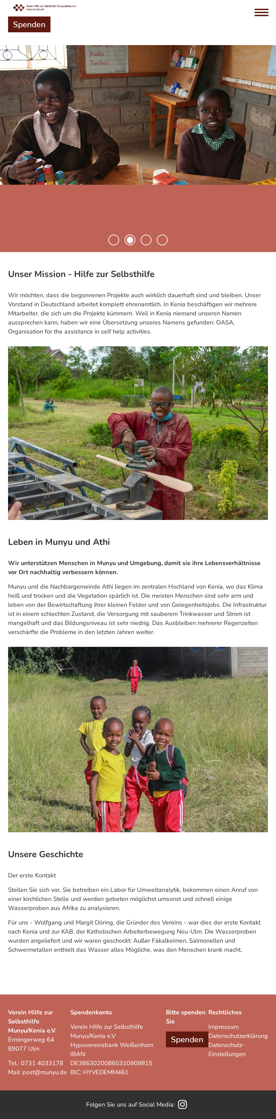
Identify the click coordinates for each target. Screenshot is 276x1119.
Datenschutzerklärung (238, 1036)
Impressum (223, 1027)
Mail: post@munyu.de (37, 1072)
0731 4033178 (42, 1063)
